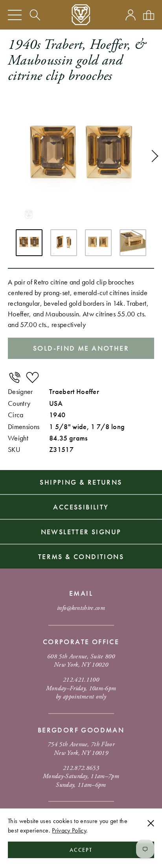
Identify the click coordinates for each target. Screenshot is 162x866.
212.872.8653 (81, 768)
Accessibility (81, 506)
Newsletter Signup (81, 531)
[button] (152, 156)
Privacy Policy (69, 830)
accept (81, 849)
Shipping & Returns (81, 482)
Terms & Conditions (81, 556)
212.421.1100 (81, 680)
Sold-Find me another (81, 348)
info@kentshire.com (81, 608)
